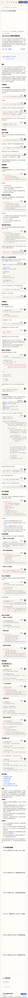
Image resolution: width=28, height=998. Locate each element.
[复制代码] (25, 96)
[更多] (16, 2)
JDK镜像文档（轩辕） (8, 776)
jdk (3, 49)
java (6, 49)
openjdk (9, 49)
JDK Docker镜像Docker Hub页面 (10, 785)
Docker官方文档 (6, 780)
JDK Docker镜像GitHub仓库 (9, 783)
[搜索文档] (9, 2)
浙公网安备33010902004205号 (18, 997)
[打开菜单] (2, 2)
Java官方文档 (6, 781)
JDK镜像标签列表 (7, 778)
